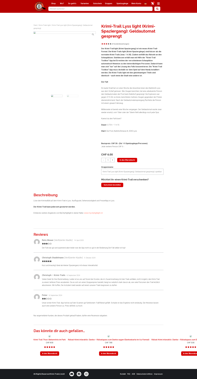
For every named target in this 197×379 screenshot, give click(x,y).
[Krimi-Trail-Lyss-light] (65, 63)
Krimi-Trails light (45, 25)
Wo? (62, 3)
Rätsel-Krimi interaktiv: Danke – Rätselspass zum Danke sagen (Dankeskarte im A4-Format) (108, 340)
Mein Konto (136, 3)
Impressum (158, 374)
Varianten (85, 3)
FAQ (128, 374)
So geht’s (72, 3)
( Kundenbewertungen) (120, 44)
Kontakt (123, 374)
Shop (53, 3)
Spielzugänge (122, 3)
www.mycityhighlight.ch (93, 213)
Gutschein (97, 3)
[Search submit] (157, 9)
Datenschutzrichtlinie (144, 374)
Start (35, 25)
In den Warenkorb (127, 160)
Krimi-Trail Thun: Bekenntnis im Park (50, 340)
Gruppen (108, 3)
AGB (133, 374)
